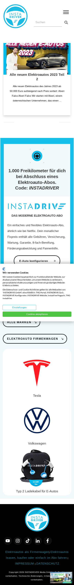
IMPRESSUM (25, 563)
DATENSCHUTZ (47, 563)
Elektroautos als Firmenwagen (27, 552)
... (60, 100)
